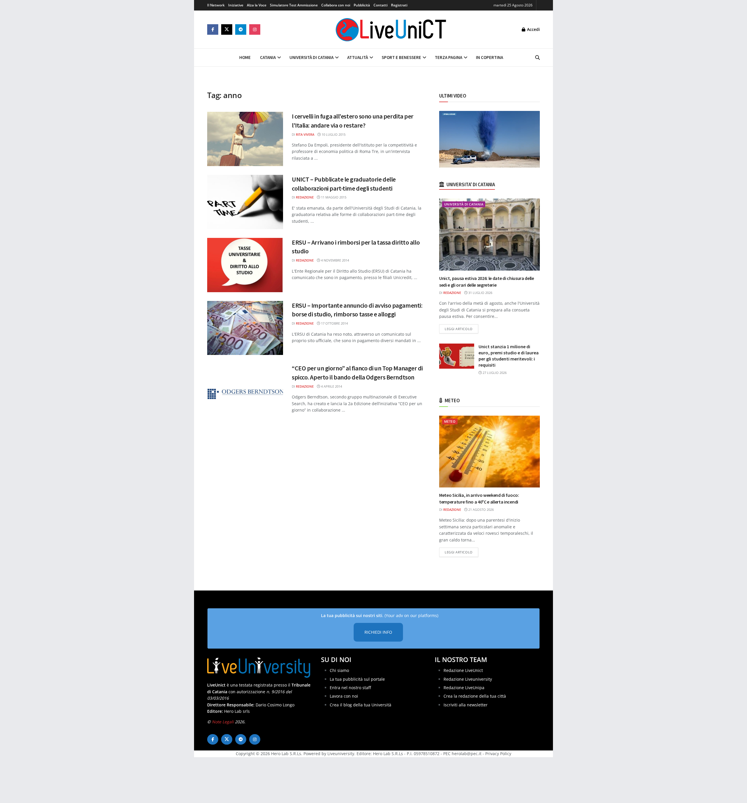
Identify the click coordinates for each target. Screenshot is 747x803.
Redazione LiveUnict (463, 670)
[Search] (537, 57)
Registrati (399, 5)
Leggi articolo (461, 328)
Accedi (533, 29)
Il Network (216, 5)
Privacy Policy (498, 753)
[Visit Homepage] (391, 29)
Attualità (357, 57)
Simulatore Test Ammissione (294, 5)
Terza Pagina (448, 57)
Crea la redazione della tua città (475, 696)
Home (245, 57)
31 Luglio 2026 (479, 292)
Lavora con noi (344, 696)
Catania (268, 57)
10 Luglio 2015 (333, 134)
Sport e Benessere (401, 57)
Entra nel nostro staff (350, 687)
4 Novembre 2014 (334, 260)
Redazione (305, 197)
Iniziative (235, 5)
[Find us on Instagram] (254, 29)
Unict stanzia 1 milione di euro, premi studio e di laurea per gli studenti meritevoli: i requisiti (509, 356)
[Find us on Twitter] (226, 29)
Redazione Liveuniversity (468, 679)
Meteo (449, 421)
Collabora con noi (335, 5)
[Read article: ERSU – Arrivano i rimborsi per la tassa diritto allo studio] (245, 265)
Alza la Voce (256, 5)
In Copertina (489, 57)
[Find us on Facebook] (212, 29)
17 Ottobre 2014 (334, 323)
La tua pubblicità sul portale (357, 679)
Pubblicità (362, 5)
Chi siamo (339, 670)
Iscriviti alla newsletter (466, 705)
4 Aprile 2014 (331, 386)
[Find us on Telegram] (240, 29)
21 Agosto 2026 (480, 509)
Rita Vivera (305, 134)
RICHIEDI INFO (378, 632)
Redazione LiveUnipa (464, 687)
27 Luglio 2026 (494, 372)
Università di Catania (311, 57)
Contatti (381, 5)
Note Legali (223, 721)
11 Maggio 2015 (333, 197)
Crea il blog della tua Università (360, 705)
